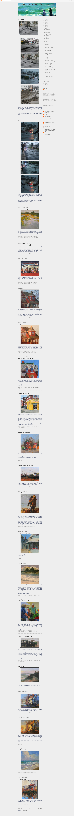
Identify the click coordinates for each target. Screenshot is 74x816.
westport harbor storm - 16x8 (25, 636)
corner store (23, 557)
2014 (45, 22)
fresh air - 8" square (23, 492)
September (47, 34)
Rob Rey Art (47, 127)
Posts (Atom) (25, 810)
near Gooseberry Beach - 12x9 (25, 465)
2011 (45, 26)
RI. (38, 557)
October (46, 32)
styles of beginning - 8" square (25, 600)
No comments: (34, 236)
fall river (23, 387)
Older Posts (40, 808)
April (46, 41)
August (46, 35)
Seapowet (37, 237)
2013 (45, 23)
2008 (45, 84)
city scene (23, 352)
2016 (45, 19)
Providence (23, 427)
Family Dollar (28, 459)
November (47, 31)
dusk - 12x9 (21, 666)
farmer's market (24, 631)
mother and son (24, 527)
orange (37, 459)
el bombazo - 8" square (23, 393)
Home (30, 808)
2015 (45, 20)
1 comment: (33, 526)
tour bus (34, 283)
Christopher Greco (48, 116)
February (47, 79)
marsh (22, 237)
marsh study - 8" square (24, 209)
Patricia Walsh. (32, 237)
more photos (21, 19)
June (46, 38)
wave (40, 595)
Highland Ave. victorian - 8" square (26, 358)
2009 (45, 83)
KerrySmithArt (47, 134)
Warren (19, 558)
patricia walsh (47, 89)
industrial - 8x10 (22, 779)
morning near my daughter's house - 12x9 (28, 719)
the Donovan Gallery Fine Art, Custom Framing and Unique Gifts (50, 130)
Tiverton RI (20, 238)
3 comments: (33, 351)
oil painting (26, 237)
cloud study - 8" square (23, 749)
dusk (22, 687)
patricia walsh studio (37, 5)
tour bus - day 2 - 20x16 (23, 243)
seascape (20, 487)
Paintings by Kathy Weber (49, 122)
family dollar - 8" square (24, 432)
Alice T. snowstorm (24, 660)
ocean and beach (24, 595)
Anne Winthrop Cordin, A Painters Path (49, 112)
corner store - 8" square (24, 533)
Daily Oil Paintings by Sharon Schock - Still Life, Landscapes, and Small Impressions (50, 119)
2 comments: (33, 772)
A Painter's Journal (48, 126)
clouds (22, 773)
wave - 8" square (22, 563)
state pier (26, 804)
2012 (45, 25)
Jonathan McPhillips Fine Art (50, 132)
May (46, 40)
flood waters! (21, 120)
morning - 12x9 (21, 692)
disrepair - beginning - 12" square (26, 324)
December (47, 29)
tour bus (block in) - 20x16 (24, 260)
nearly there (21, 288)
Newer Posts (20, 808)
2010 (45, 28)
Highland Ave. (28, 387)
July (46, 37)
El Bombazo (28, 426)
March (46, 43)
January (46, 81)
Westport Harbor (21, 661)
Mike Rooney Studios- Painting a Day (48, 124)
